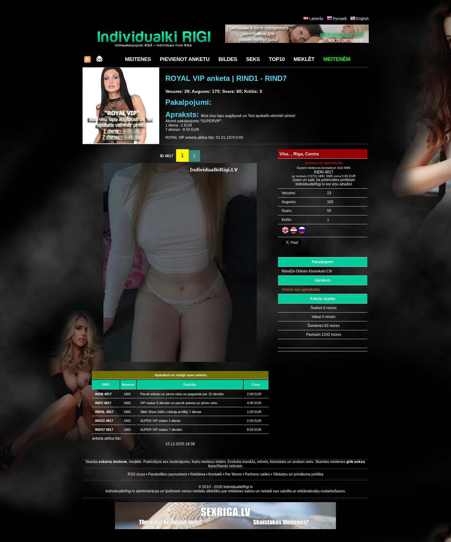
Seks (253, 59)
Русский (340, 19)
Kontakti (215, 474)
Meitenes (138, 59)
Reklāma (197, 474)
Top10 (277, 59)
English (362, 19)
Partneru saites (257, 474)
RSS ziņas (136, 474)
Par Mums (233, 474)
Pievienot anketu (185, 59)
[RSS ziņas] (87, 61)
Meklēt (304, 59)
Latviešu (316, 19)
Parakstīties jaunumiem (167, 474)
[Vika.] (180, 360)
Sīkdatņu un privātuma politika (298, 474)
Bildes (227, 59)
